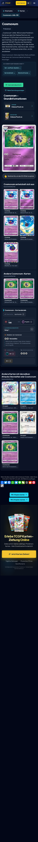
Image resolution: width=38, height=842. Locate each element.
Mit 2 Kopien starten (18, 500)
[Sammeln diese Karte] (13, 85)
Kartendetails (10, 73)
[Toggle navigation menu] (34, 3)
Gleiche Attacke (24, 73)
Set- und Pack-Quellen (12, 68)
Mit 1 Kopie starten (18, 495)
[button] (29, 3)
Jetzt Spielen (21, 3)
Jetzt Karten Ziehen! (20, 554)
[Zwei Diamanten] (8, 361)
